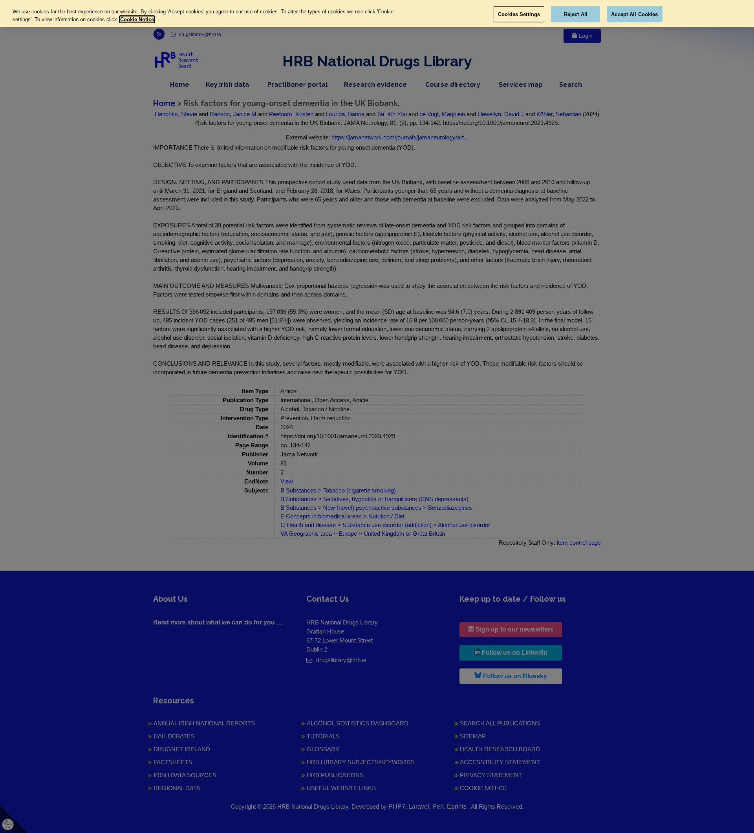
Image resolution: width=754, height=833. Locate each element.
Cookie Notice (137, 19)
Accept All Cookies (634, 14)
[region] (377, 13)
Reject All (575, 14)
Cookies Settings (519, 14)
